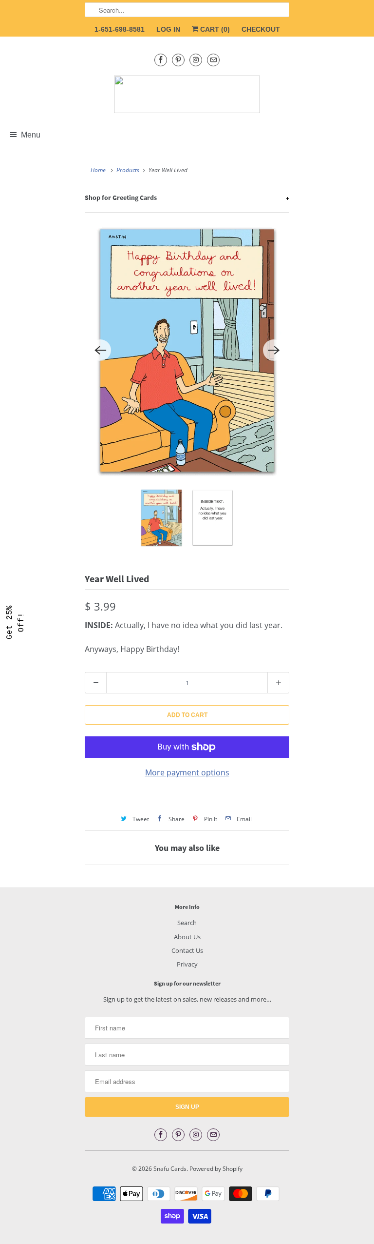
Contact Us (187, 950)
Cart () (214, 29)
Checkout (261, 29)
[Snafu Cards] (187, 94)
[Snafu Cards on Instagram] (195, 60)
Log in (168, 29)
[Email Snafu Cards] (213, 60)
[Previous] (100, 350)
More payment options (187, 772)
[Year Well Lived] (187, 350)
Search (187, 922)
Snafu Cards (170, 1169)
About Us (187, 936)
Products (127, 170)
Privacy (187, 964)
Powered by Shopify (216, 1169)
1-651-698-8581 (119, 29)
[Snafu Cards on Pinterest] (178, 60)
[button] (15, 622)
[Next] (273, 350)
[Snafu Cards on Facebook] (160, 60)
